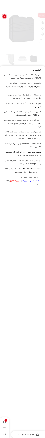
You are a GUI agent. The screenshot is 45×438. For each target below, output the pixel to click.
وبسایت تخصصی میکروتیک (31, 181)
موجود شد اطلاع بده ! (26, 434)
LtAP (32, 83)
